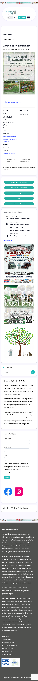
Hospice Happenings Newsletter (19, 182)
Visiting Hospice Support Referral (19, 193)
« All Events (7, 34)
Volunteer (19, 198)
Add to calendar (13, 102)
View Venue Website (9, 153)
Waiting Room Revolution (19, 203)
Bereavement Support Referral (19, 187)
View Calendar (8, 240)
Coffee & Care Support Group (20, 219)
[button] (10, 17)
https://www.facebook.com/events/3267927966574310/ (10, 139)
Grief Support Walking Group (20, 224)
